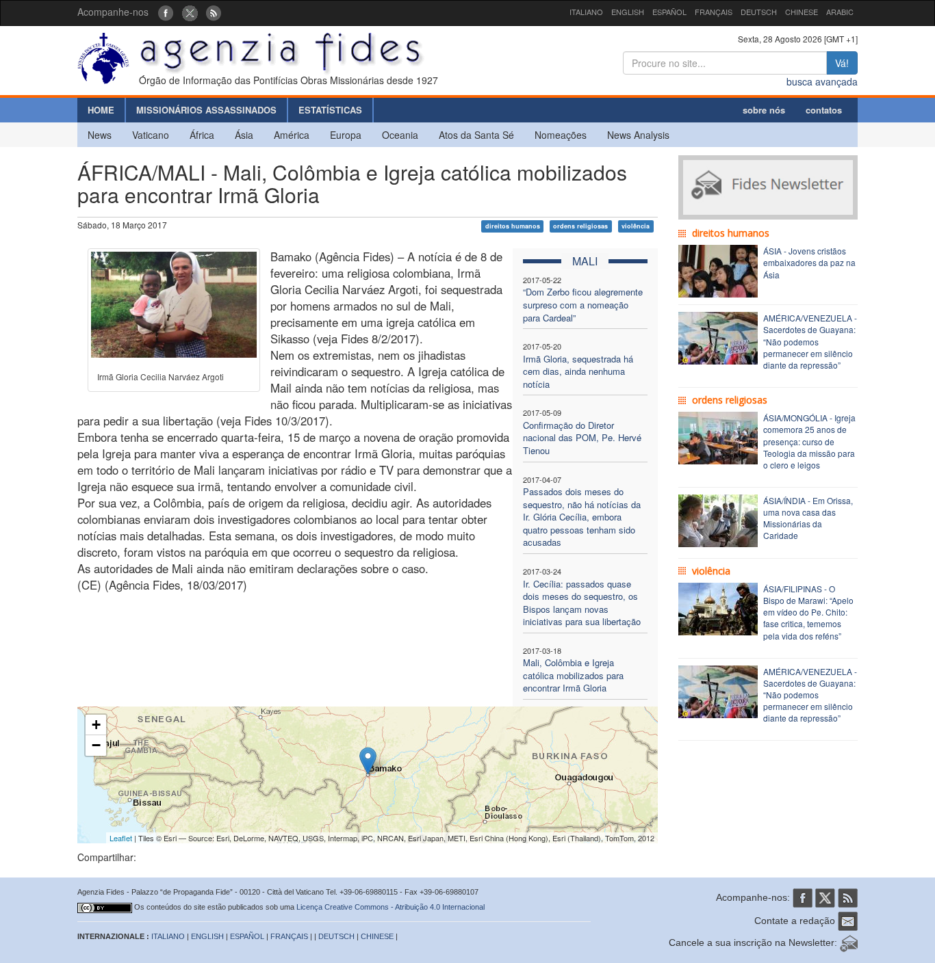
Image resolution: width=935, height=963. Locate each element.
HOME (101, 109)
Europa (345, 135)
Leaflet (121, 837)
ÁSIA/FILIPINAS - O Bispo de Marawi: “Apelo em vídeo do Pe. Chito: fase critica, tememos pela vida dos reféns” (808, 612)
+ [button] (96, 724)
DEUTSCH (759, 11)
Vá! (842, 63)
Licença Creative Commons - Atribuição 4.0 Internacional (390, 907)
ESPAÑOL (669, 11)
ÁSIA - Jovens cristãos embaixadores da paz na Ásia (809, 262)
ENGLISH (627, 11)
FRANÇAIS (713, 11)
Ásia (244, 135)
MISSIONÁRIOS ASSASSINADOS (206, 109)
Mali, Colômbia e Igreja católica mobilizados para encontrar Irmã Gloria (573, 675)
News (100, 135)
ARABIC (840, 11)
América (291, 135)
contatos (824, 109)
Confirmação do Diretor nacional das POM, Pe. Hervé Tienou (582, 438)
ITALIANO (586, 11)
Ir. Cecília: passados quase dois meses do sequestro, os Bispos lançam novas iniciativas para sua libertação (582, 603)
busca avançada (822, 81)
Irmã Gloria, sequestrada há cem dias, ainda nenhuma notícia (578, 371)
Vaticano (150, 135)
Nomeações (561, 135)
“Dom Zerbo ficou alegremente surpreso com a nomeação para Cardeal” (583, 304)
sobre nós (764, 109)
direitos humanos (512, 226)
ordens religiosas (580, 226)
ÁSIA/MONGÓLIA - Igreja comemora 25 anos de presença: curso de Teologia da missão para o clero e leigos (809, 441)
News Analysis (638, 135)
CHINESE (801, 11)
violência (636, 226)
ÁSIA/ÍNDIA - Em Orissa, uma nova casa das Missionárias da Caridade (808, 517)
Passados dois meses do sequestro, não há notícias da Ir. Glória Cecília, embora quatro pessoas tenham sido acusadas (582, 517)
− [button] (96, 745)
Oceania (400, 135)
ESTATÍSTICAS (330, 109)
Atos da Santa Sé (476, 135)
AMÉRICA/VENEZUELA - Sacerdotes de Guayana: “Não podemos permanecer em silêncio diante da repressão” (810, 341)
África (202, 135)
